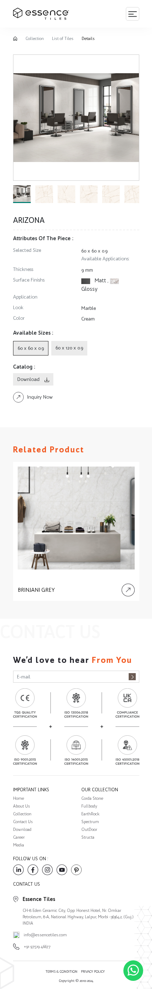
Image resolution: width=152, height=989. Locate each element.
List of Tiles (63, 38)
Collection (34, 38)
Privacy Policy (93, 971)
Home (18, 798)
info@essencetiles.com (45, 934)
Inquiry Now (40, 397)
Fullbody (89, 806)
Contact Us (23, 821)
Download (29, 379)
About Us (21, 806)
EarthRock (90, 813)
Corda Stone (92, 798)
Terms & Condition (61, 971)
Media (18, 845)
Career (19, 837)
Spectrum (90, 821)
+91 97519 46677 (37, 946)
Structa (87, 837)
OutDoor (89, 829)
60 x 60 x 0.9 (94, 251)
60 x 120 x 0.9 (69, 348)
